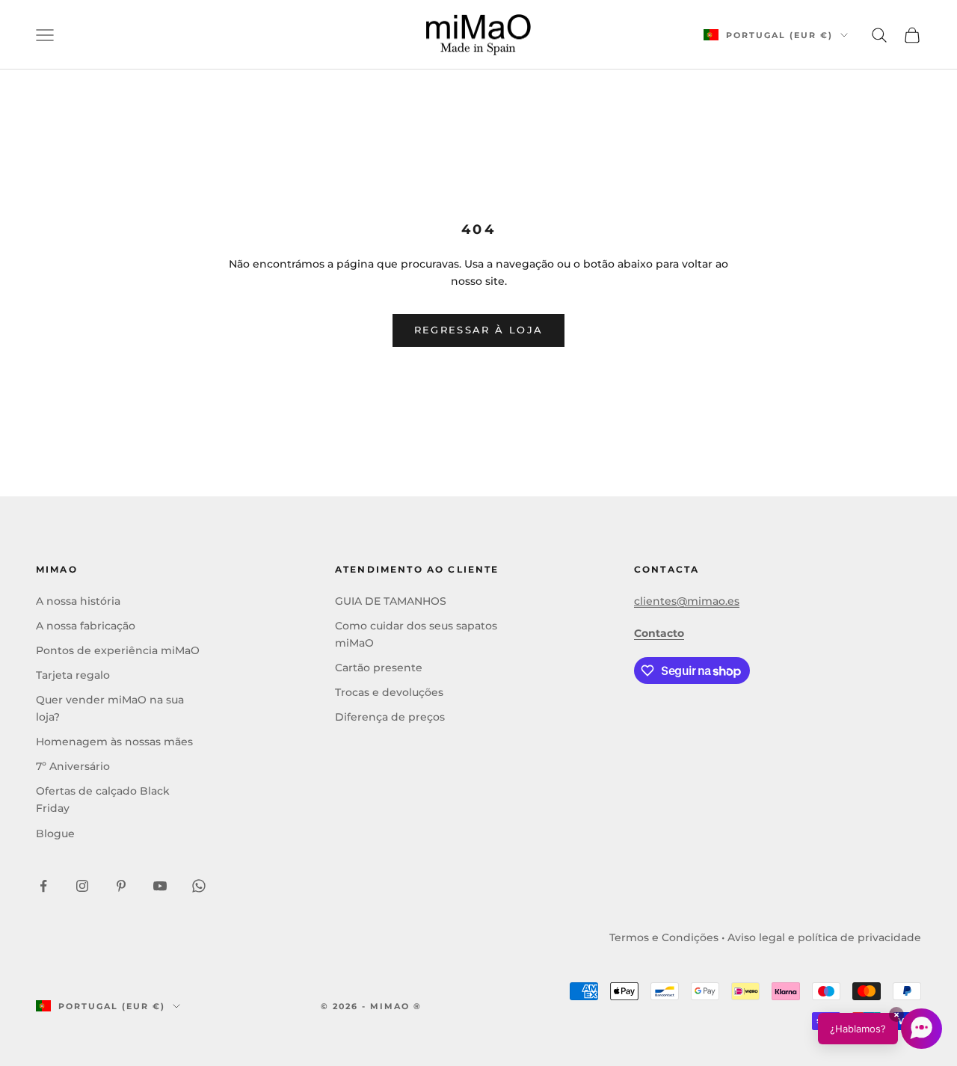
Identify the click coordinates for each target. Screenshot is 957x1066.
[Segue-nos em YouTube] (160, 885)
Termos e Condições (663, 937)
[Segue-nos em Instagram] (82, 885)
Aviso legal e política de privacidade (824, 937)
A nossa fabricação (85, 625)
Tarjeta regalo (73, 675)
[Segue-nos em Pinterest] (121, 885)
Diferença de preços (390, 717)
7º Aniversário (73, 766)
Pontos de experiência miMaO (118, 650)
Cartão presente (378, 667)
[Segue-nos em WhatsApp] (198, 885)
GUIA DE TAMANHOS (390, 601)
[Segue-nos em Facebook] (43, 885)
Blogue (55, 833)
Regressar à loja (478, 330)
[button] (880, 1028)
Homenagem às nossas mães (114, 741)
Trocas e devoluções (389, 692)
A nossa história (78, 601)
